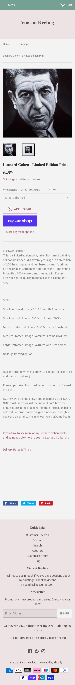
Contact (38, 540)
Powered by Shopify (51, 662)
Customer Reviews (37, 535)
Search (37, 545)
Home (6, 44)
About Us (37, 550)
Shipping (8, 179)
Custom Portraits (37, 555)
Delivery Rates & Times (17, 449)
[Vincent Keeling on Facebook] (30, 651)
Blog (37, 560)
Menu (11, 5)
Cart (69, 5)
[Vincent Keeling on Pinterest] (37, 651)
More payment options (20, 231)
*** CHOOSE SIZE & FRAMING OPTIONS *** (29, 189)
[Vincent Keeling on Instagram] (43, 651)
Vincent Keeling (37, 22)
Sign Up (64, 613)
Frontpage (23, 44)
